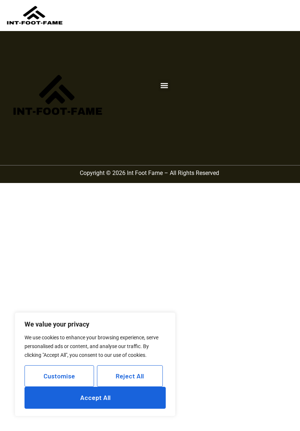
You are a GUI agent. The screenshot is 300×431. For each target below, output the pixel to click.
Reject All (130, 376)
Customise (59, 376)
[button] (164, 85)
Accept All (95, 397)
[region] (95, 364)
